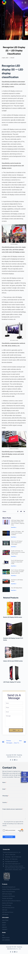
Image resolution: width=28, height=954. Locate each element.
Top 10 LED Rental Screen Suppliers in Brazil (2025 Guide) (17, 562)
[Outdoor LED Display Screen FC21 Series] (14, 629)
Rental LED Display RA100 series (12, 617)
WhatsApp (5, 795)
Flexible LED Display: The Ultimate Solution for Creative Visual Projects (18, 552)
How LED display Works (16, 587)
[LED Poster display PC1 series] (14, 673)
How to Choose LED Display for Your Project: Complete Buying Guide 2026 (17, 571)
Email (4, 789)
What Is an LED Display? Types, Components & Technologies (16, 543)
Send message (9, 836)
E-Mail (24, 775)
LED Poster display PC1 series (12, 682)
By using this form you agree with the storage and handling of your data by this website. (12, 823)
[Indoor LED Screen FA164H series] (14, 652)
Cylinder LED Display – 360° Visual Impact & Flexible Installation (17, 533)
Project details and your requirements (12, 809)
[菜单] (25, 2)
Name (4, 782)
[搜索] (22, 2)
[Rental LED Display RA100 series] (14, 608)
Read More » (13, 527)
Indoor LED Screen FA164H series (13, 661)
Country (5, 802)
